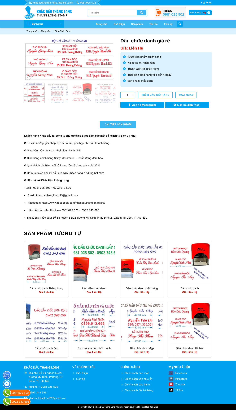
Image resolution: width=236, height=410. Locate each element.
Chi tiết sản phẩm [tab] (118, 124)
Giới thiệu (119, 24)
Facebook (181, 373)
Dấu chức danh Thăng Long (46, 288)
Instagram (181, 378)
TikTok (179, 390)
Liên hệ (168, 24)
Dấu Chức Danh (63, 31)
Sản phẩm (137, 24)
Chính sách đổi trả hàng (138, 390)
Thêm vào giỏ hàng (155, 94)
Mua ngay (186, 94)
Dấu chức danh (189, 288)
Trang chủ (101, 24)
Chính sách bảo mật (136, 373)
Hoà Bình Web (151, 407)
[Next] (110, 59)
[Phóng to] (28, 77)
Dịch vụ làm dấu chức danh (94, 348)
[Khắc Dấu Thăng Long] (49, 12)
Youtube (180, 384)
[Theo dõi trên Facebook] (201, 3)
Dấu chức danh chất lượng (142, 288)
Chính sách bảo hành (137, 384)
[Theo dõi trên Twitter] (207, 3)
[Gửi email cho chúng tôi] (210, 3)
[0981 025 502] (6, 392)
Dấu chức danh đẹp (46, 348)
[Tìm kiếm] (180, 24)
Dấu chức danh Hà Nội (189, 348)
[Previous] (30, 59)
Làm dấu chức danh (94, 288)
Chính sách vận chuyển (138, 378)
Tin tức (153, 24)
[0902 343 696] (6, 401)
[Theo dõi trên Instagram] (204, 3)
